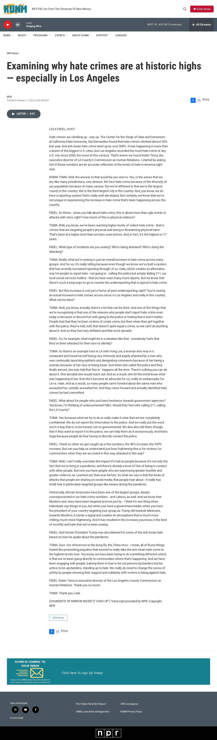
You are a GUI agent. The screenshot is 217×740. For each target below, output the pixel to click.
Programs (40, 35)
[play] (7, 25)
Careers (121, 35)
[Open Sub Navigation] (13, 35)
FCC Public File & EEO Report (91, 704)
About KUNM (80, 35)
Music (22, 35)
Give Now (203, 9)
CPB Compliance (129, 704)
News (7, 35)
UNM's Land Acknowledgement (92, 711)
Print (205, 99)
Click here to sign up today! (82, 673)
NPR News (13, 53)
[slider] (23, 24)
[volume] (18, 25)
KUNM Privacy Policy (131, 711)
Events (60, 35)
